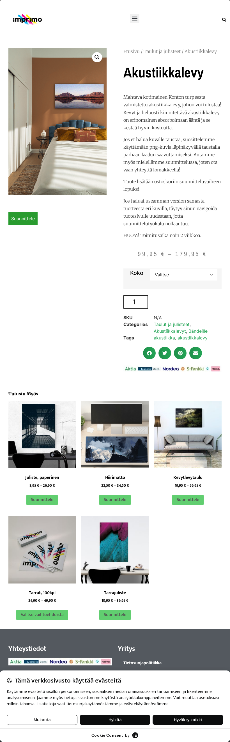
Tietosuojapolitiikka (142, 663)
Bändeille (198, 331)
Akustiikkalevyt (170, 331)
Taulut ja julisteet (162, 51)
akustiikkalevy (193, 338)
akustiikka (164, 338)
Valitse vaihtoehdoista (42, 615)
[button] (134, 18)
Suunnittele (23, 218)
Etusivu (131, 51)
